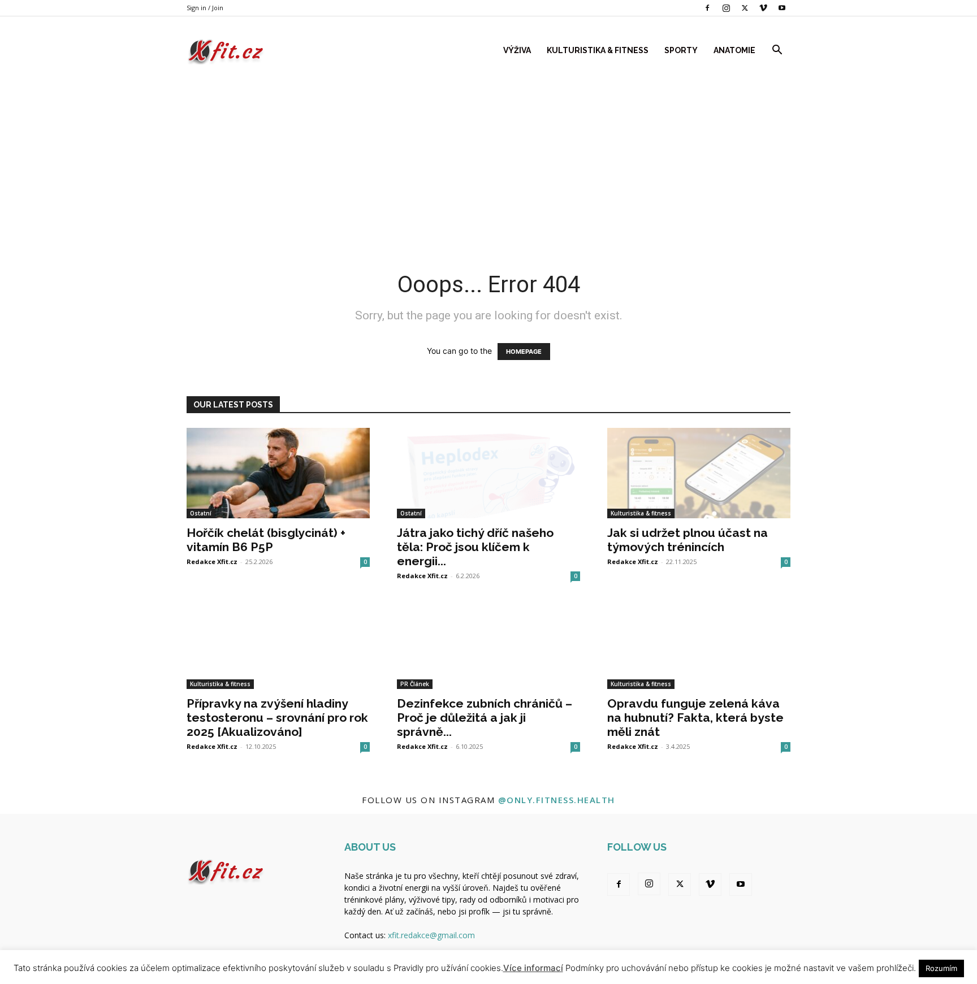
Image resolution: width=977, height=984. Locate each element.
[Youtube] (781, 8)
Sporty (681, 50)
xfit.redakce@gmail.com (431, 935)
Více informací (533, 968)
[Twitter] (744, 8)
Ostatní (200, 513)
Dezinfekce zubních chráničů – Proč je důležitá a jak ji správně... (484, 717)
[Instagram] (725, 8)
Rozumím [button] (941, 968)
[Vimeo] (763, 8)
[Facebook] (707, 8)
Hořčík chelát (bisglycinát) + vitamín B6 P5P (266, 540)
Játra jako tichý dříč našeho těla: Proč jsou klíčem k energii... (475, 547)
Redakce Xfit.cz (212, 561)
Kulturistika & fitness (598, 50)
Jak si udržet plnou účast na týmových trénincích (687, 540)
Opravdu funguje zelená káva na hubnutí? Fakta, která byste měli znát (695, 717)
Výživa (517, 50)
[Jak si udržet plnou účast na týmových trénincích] (698, 473)
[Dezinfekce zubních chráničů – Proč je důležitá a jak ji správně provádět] (488, 644)
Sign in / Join (205, 7)
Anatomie (734, 50)
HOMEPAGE (524, 352)
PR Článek (414, 684)
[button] (776, 51)
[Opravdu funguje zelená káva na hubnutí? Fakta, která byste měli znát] (698, 644)
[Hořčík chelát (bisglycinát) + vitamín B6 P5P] (278, 473)
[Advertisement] (488, 158)
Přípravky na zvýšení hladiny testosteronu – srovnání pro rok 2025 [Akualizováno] (277, 717)
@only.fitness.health (556, 799)
